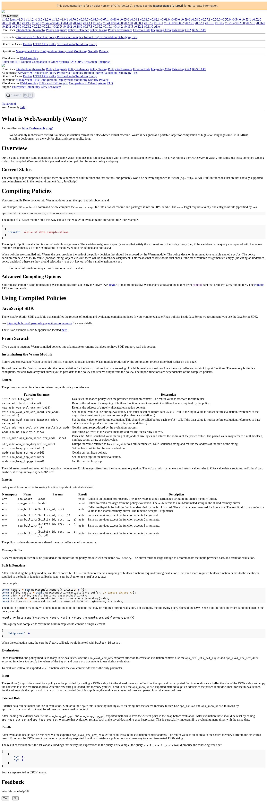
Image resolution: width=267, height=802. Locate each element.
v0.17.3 (87, 26)
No (15, 798)
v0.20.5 (57, 26)
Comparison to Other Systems (50, 61)
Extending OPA (181, 30)
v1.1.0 (55, 19)
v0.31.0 (209, 23)
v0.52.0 (256, 19)
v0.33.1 (189, 23)
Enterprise (104, 61)
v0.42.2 (97, 23)
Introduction (23, 30)
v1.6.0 (9, 19)
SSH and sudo (66, 44)
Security (93, 51)
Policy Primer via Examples (65, 37)
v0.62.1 (154, 19)
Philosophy (38, 30)
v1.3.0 (38, 19)
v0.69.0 (83, 19)
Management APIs (27, 51)
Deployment (65, 51)
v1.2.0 (47, 19)
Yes (5, 798)
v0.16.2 (97, 26)
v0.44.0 (77, 23)
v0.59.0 (185, 19)
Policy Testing (98, 30)
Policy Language (56, 30)
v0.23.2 (26, 26)
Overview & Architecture (32, 37)
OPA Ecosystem (87, 61)
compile (197, 284)
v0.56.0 (215, 19)
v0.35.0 (169, 23)
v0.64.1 (134, 19)
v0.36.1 (158, 23)
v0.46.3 (57, 23)
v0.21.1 (47, 26)
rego (112, 284)
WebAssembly (29, 58)
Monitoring (80, 51)
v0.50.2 (16, 23)
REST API (199, 30)
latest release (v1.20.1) (168, 5)
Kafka (52, 44)
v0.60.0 (175, 19)
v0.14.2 (118, 26)
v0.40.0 (118, 23)
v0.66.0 (114, 19)
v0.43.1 (87, 23)
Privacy (103, 51)
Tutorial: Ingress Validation (100, 37)
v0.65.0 (124, 19)
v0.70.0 (73, 19)
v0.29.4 (230, 23)
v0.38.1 (138, 23)
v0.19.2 (67, 26)
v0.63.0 (144, 19)
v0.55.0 (226, 19)
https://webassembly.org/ (37, 128)
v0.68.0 (94, 19)
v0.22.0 (36, 26)
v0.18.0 (77, 26)
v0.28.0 (240, 23)
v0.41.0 (108, 23)
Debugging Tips (127, 37)
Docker (27, 44)
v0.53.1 (246, 19)
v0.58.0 (195, 19)
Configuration (48, 51)
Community (32, 86)
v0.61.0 (165, 19)
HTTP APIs (40, 44)
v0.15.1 (108, 26)
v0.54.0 (236, 19)
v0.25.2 (6, 26)
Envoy (93, 44)
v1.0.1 (64, 19)
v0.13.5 (128, 26)
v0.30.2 (219, 23)
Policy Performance (120, 30)
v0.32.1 (199, 23)
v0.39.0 (128, 23)
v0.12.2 (138, 26)
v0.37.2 (148, 23)
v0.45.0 (67, 23)
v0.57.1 (205, 19)
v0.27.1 (250, 23)
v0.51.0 (6, 23)
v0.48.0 (36, 23)
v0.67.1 (104, 19)
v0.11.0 (148, 26)
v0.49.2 (26, 23)
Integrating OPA (161, 30)
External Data (141, 30)
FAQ (73, 61)
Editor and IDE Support (16, 61)
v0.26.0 (260, 23)
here (64, 330)
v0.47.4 (47, 23)
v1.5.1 (21, 19)
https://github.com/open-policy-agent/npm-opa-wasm (39, 323)
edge (157, 26)
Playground (9, 103)
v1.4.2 (30, 19)
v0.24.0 (16, 26)
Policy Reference (78, 30)
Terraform (81, 44)
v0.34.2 (179, 23)
